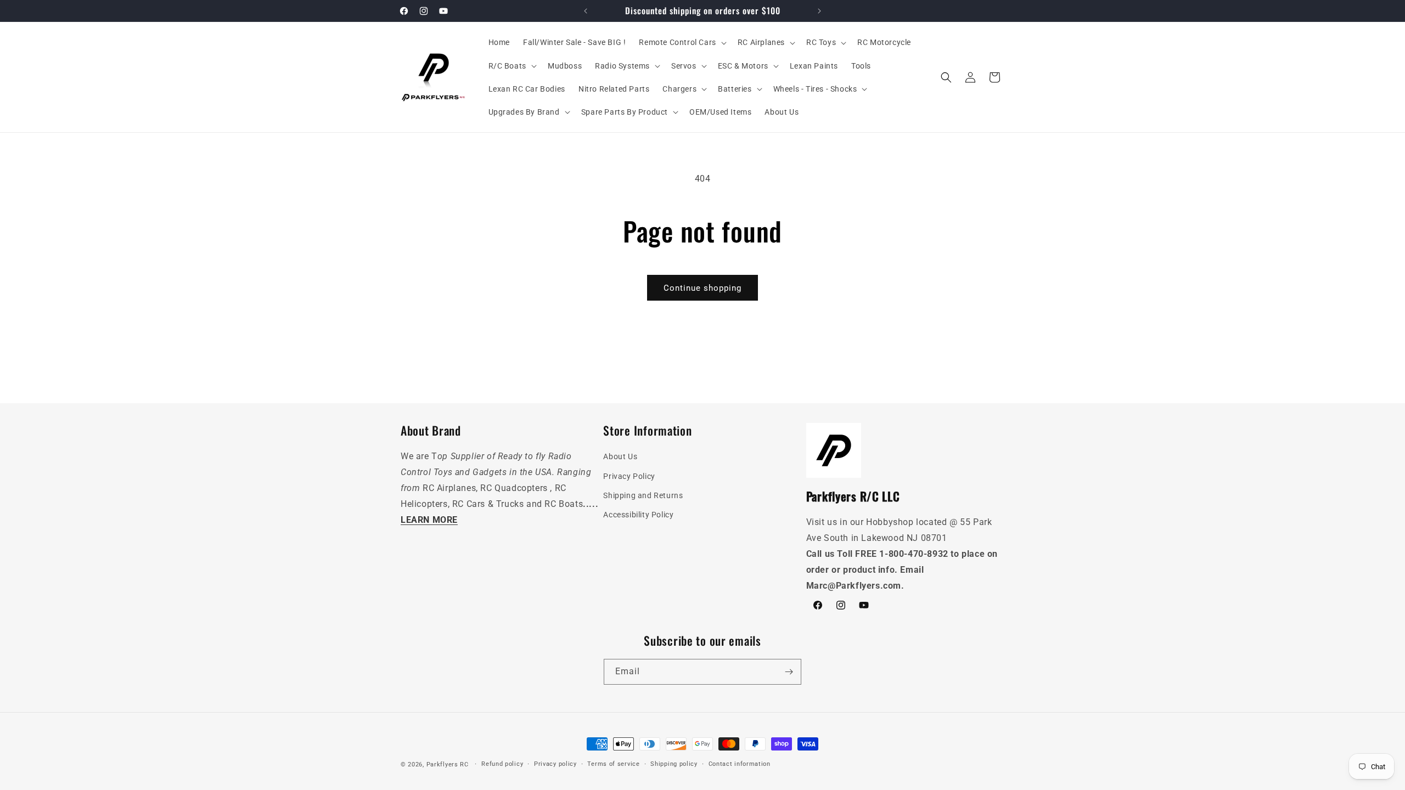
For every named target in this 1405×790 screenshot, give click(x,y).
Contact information (740, 764)
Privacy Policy (629, 476)
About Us (620, 456)
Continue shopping (702, 288)
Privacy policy (555, 764)
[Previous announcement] (586, 11)
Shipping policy (674, 764)
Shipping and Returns (643, 495)
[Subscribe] (789, 672)
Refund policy (502, 764)
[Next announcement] (819, 11)
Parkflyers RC (448, 764)
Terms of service (613, 764)
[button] (681, 42)
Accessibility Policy (638, 514)
